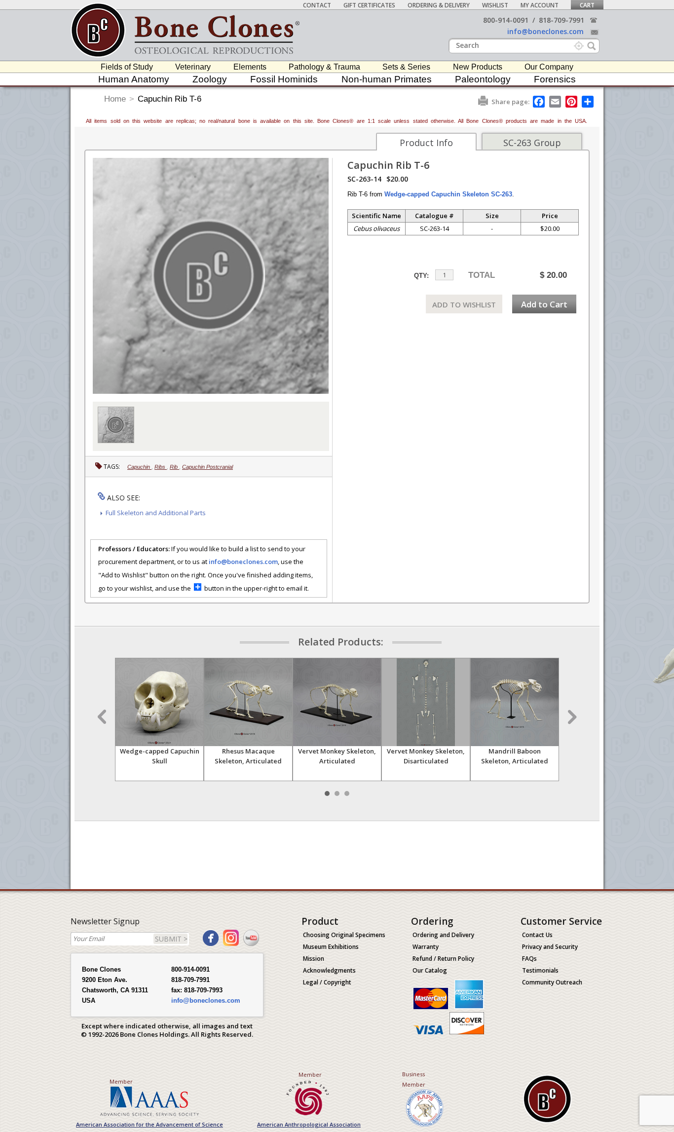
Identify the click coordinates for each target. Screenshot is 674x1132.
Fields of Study (127, 67)
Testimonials (540, 970)
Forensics (555, 79)
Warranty (425, 947)
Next (571, 717)
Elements (249, 67)
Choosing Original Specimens (344, 935)
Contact (317, 5)
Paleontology (483, 79)
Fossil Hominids (284, 79)
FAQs (529, 958)
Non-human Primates (386, 79)
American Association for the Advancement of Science (149, 1124)
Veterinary (193, 67)
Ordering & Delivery (439, 5)
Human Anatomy (133, 79)
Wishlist (495, 5)
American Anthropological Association (309, 1124)
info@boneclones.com (545, 31)
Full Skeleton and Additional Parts (156, 512)
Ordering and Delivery (443, 935)
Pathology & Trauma (324, 67)
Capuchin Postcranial (207, 467)
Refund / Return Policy (443, 958)
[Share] (588, 102)
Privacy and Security (550, 947)
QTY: (421, 275)
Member (121, 1081)
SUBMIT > (171, 938)
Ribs (160, 467)
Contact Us (537, 935)
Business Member (413, 1079)
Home (115, 99)
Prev (103, 717)
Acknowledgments (329, 970)
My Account (540, 5)
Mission (313, 958)
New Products (477, 67)
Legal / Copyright (327, 982)
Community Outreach (552, 982)
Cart (587, 5)
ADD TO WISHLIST (464, 304)
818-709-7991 (561, 20)
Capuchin (139, 467)
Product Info (426, 143)
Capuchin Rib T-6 (169, 99)
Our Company (548, 67)
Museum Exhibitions (331, 947)
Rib (174, 467)
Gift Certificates (369, 5)
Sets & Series (406, 67)
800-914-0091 (505, 20)
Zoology (209, 79)
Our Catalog (429, 970)
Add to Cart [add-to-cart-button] (544, 304)
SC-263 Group (532, 143)
